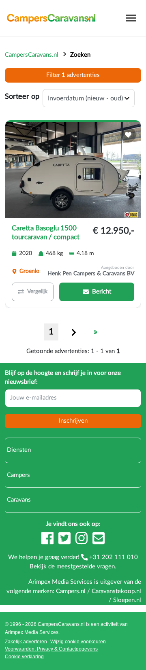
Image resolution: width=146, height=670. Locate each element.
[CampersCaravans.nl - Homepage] (51, 18)
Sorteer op (22, 96)
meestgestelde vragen (85, 567)
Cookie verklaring (24, 656)
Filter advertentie (73, 75)
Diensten (18, 450)
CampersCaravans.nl (31, 55)
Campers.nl (71, 591)
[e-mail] (98, 542)
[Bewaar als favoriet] (128, 135)
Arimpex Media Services (31, 632)
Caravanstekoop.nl (116, 591)
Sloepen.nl (127, 600)
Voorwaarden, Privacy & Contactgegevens (51, 649)
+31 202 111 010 (113, 557)
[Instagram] (82, 542)
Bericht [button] (101, 292)
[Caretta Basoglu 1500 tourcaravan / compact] (73, 170)
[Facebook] (48, 542)
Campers (17, 475)
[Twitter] (65, 542)
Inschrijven (73, 421)
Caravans (18, 500)
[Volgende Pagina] (74, 331)
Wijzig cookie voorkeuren (78, 641)
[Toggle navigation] (130, 18)
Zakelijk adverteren (26, 641)
